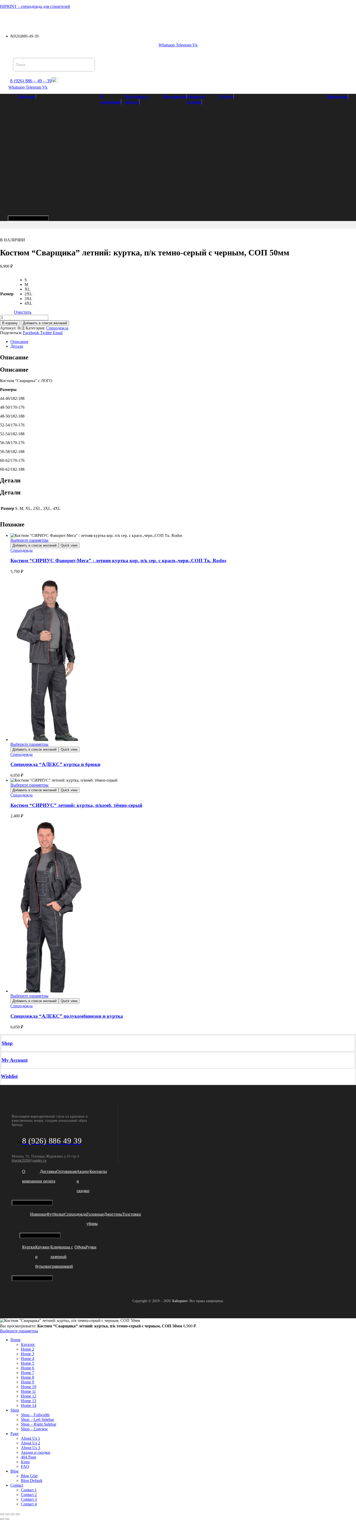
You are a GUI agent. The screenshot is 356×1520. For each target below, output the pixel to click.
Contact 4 (29, 1504)
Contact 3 (29, 1499)
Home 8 (27, 1377)
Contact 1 (29, 1490)
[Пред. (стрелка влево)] (2, 1519)
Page (14, 1433)
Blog (14, 1471)
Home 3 (27, 1354)
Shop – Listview (34, 1429)
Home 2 (27, 1349)
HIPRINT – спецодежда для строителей (35, 6)
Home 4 (27, 1358)
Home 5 (27, 1363)
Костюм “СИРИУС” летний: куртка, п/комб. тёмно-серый (76, 805)
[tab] (183, 341)
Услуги (170, 19)
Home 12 (28, 1396)
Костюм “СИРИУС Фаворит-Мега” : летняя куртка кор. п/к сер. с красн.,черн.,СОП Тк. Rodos (118, 560)
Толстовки (131, 1214)
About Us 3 (30, 1447)
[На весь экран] (7, 1514)
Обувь (80, 1247)
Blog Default (31, 1480)
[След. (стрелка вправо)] (7, 1519)
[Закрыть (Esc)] (18, 1514)
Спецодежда (57, 328)
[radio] (28, 280)
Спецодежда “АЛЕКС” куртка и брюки (55, 764)
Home (15, 1340)
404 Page (28, 1457)
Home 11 (28, 1391)
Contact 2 (29, 1494)
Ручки (90, 1247)
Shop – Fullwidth (35, 1415)
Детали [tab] (10, 480)
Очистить (22, 312)
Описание (19, 341)
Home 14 (28, 1405)
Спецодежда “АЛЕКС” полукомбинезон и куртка (66, 1016)
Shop (7, 1043)
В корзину (10, 323)
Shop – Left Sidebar (37, 1419)
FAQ (25, 1466)
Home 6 (27, 1368)
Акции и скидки (142, 19)
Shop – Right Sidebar (38, 1424)
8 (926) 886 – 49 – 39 (31, 80)
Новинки (38, 1214)
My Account (15, 1060)
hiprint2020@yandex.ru (29, 1160)
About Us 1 (30, 1438)
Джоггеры (113, 1214)
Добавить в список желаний (45, 323)
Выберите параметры (29, 540)
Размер (7, 294)
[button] (12, 19)
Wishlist (9, 1076)
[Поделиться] (12, 1514)
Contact (16, 1485)
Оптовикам (109, 19)
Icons (25, 1462)
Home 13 (28, 1401)
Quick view (69, 545)
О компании (40, 19)
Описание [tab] (14, 357)
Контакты (196, 19)
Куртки (28, 1247)
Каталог (11, 19)
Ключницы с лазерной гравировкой (61, 1256)
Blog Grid (29, 1476)
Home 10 (28, 1386)
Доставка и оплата (74, 19)
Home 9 (27, 1382)
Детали (16, 346)
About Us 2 (30, 1443)
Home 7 (27, 1372)
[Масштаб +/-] (2, 1514)
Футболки (55, 1214)
